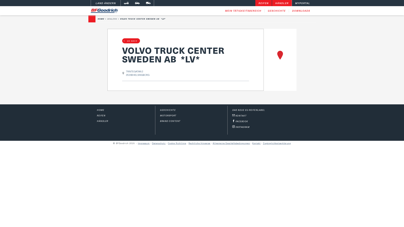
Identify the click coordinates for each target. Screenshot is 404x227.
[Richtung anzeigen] (280, 60)
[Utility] (148, 3)
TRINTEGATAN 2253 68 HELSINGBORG (137, 73)
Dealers (112, 18)
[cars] (137, 3)
